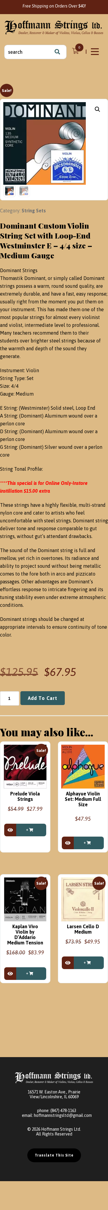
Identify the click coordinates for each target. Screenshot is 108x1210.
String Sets (34, 210)
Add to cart (42, 698)
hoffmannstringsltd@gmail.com (63, 1115)
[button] (97, 109)
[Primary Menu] (95, 52)
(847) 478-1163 (63, 1110)
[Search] (57, 52)
